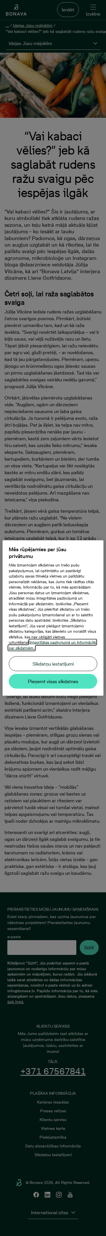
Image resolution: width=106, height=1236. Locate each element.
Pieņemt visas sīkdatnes (53, 681)
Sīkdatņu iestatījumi (53, 664)
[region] (53, 618)
